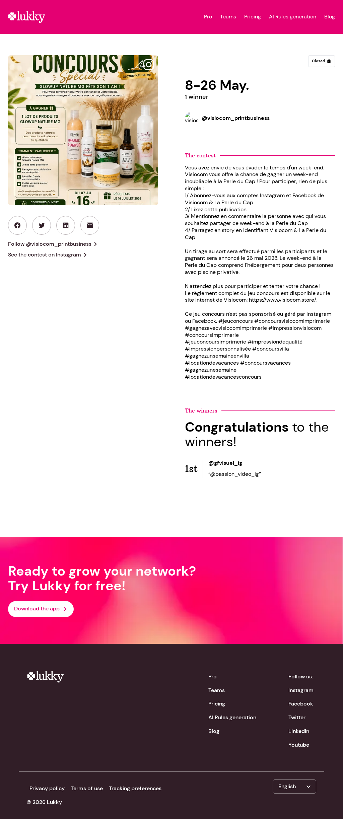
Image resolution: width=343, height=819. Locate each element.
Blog (329, 16)
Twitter (296, 717)
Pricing (252, 16)
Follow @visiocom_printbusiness (53, 244)
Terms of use (87, 788)
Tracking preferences (135, 788)
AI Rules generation (292, 16)
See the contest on (48, 255)
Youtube (298, 744)
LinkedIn (298, 731)
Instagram (301, 690)
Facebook (300, 703)
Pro (208, 16)
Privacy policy (47, 788)
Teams (228, 16)
